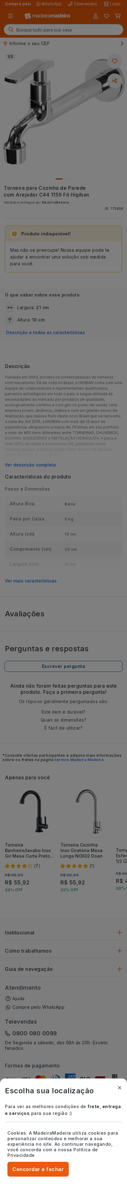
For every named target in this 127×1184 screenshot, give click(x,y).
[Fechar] (119, 1087)
